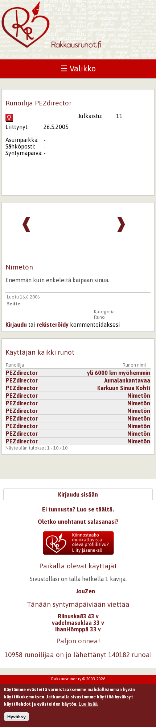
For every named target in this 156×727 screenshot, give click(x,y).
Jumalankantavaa (127, 380)
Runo (99, 317)
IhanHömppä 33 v (78, 629)
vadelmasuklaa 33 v (78, 622)
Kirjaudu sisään (78, 494)
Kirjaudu (16, 324)
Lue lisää (88, 704)
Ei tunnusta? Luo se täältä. (78, 509)
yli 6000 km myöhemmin (118, 372)
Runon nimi (134, 365)
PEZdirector (22, 372)
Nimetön (138, 395)
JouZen (85, 591)
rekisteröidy (53, 324)
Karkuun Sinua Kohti (123, 388)
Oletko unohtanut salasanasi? (78, 521)
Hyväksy (16, 716)
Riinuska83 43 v (78, 616)
